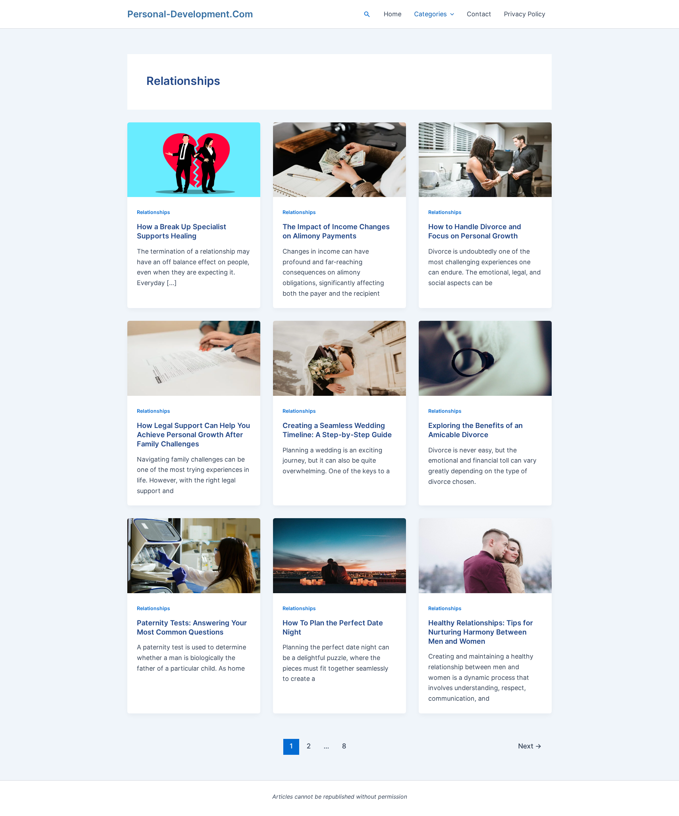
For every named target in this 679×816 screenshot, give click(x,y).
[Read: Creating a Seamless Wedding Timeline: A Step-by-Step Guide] (339, 357)
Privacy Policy (524, 14)
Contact (479, 14)
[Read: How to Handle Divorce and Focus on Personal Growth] (485, 159)
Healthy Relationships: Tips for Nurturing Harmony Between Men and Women (480, 632)
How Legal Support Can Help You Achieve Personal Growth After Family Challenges (193, 434)
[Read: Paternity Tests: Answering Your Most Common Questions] (193, 555)
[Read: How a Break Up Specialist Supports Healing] (193, 159)
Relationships (153, 212)
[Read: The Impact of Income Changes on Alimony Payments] (339, 159)
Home (392, 14)
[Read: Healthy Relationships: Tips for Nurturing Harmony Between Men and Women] (485, 555)
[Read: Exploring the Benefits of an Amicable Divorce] (485, 357)
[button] (367, 14)
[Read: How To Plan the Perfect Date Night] (339, 555)
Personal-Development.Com (190, 13)
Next (529, 746)
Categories (430, 14)
